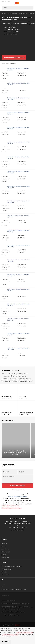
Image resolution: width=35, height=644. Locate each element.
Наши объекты (5, 549)
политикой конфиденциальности (24, 632)
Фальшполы (5, 572)
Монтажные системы (7, 569)
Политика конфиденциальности (17, 489)
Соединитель (6, 23)
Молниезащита (5, 574)
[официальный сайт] (10, 597)
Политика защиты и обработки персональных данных (12, 508)
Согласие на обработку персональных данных (10, 505)
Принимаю (5, 642)
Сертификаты (5, 583)
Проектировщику (6, 557)
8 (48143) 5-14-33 (17, 518)
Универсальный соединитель (20, 23)
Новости (4, 546)
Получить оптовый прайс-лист (14, 57)
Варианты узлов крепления (8, 586)
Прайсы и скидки (6, 551)
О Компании (4, 543)
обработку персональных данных (10, 634)
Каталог (4, 562)
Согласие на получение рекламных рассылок (10, 506)
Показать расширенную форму (17, 496)
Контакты (4, 554)
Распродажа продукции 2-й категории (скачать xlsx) (14, 589)
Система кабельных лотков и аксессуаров (11, 566)
